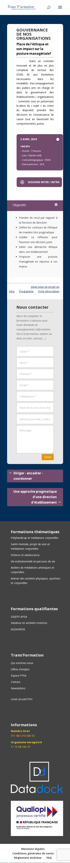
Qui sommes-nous (22, 663)
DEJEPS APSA (19, 616)
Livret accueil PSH (21, 699)
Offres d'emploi (20, 669)
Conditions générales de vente (33, 853)
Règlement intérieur (28, 857)
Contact (15, 682)
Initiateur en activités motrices (29, 623)
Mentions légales (33, 849)
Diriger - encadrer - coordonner (28, 476)
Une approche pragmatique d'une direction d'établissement (35, 496)
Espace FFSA (18, 675)
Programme (26, 291)
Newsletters (18, 688)
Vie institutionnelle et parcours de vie (33, 561)
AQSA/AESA (18, 629)
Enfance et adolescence (25, 555)
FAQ (49, 857)
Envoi (47, 457)
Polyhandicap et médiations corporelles (34, 538)
